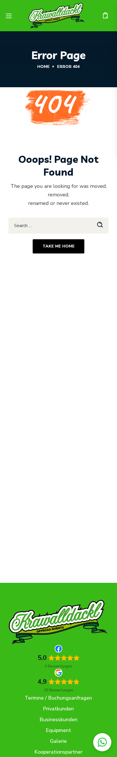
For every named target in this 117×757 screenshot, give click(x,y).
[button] (105, 15)
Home (43, 66)
